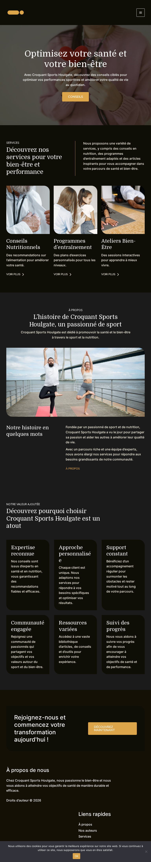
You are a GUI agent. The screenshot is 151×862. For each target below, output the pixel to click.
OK (76, 856)
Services (84, 836)
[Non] (146, 852)
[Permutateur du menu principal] (140, 12)
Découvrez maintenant (104, 728)
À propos (85, 824)
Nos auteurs (87, 830)
